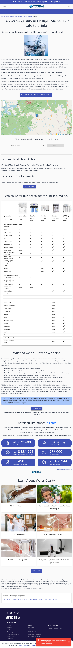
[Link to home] (36, 617)
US (16, 16)
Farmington (21, 599)
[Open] (43, 145)
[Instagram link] (18, 613)
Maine (20, 16)
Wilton (55, 599)
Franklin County (27, 16)
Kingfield (31, 599)
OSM (64, 134)
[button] (36, 115)
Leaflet (59, 134)
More (58, 1)
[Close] (69, 642)
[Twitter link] (15, 613)
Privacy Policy (23, 645)
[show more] (4, 6)
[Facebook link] (7, 613)
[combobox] (27, 145)
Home (3, 16)
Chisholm (14, 599)
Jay (26, 599)
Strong (50, 599)
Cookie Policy (35, 645)
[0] (69, 6)
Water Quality (10, 16)
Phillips (45, 599)
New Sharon (38, 599)
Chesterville (6, 599)
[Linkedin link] (11, 613)
